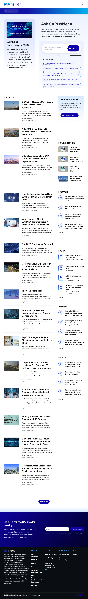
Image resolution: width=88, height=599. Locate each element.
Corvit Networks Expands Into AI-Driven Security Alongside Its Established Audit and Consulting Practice (37, 468)
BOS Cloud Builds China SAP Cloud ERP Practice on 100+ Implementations (35, 159)
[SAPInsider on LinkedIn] (80, 595)
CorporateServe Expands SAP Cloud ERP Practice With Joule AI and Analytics (36, 267)
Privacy (75, 558)
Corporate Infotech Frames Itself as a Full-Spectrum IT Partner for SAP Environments (36, 365)
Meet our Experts (51, 554)
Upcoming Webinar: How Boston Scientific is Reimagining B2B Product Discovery (73, 323)
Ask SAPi (72, 48)
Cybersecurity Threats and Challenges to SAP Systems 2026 (76, 159)
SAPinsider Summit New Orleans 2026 (73, 256)
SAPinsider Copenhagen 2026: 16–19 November (18, 43)
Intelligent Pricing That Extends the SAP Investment (76, 179)
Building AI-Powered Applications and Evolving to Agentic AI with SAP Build (74, 342)
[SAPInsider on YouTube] (83, 595)
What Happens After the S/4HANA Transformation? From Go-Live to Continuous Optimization (35, 222)
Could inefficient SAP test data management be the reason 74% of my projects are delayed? (61, 85)
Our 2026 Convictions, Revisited (37, 244)
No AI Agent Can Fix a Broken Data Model (72, 373)
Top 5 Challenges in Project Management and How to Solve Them (37, 340)
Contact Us (35, 585)
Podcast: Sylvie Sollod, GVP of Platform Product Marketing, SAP (74, 382)
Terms (75, 554)
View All (60, 232)
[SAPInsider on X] (77, 595)
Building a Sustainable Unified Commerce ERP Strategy (36, 417)
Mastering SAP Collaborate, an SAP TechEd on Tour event (74, 288)
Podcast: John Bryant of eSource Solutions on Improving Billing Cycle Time (73, 364)
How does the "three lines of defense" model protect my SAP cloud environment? (60, 80)
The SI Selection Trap (32, 291)
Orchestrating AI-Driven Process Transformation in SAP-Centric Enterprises (74, 226)
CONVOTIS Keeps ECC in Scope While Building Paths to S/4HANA (37, 105)
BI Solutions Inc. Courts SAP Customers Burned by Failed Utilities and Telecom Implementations (35, 392)
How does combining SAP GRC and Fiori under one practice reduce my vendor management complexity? (61, 74)
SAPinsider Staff (28, 118)
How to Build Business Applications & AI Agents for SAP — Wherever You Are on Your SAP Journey (73, 313)
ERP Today (34, 560)
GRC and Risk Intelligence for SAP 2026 (76, 169)
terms (70, 533)
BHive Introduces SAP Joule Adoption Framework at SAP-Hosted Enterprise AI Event (36, 442)
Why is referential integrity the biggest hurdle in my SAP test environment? (58, 64)
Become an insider (68, 115)
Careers (34, 567)
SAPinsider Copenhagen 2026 (73, 277)
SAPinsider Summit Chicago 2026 (74, 267)
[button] (44, 502)
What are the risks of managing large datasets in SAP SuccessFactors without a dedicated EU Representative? (60, 69)
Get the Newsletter (77, 529)
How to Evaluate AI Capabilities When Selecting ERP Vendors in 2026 (37, 197)
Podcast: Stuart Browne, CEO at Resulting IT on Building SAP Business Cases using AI (73, 392)
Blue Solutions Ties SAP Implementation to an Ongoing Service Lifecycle (36, 313)
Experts (33, 563)
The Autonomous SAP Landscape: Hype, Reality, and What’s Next (73, 332)
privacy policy (78, 533)
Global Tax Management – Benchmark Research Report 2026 (75, 149)
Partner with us (64, 554)
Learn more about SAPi (75, 55)
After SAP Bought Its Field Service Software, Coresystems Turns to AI (37, 132)
